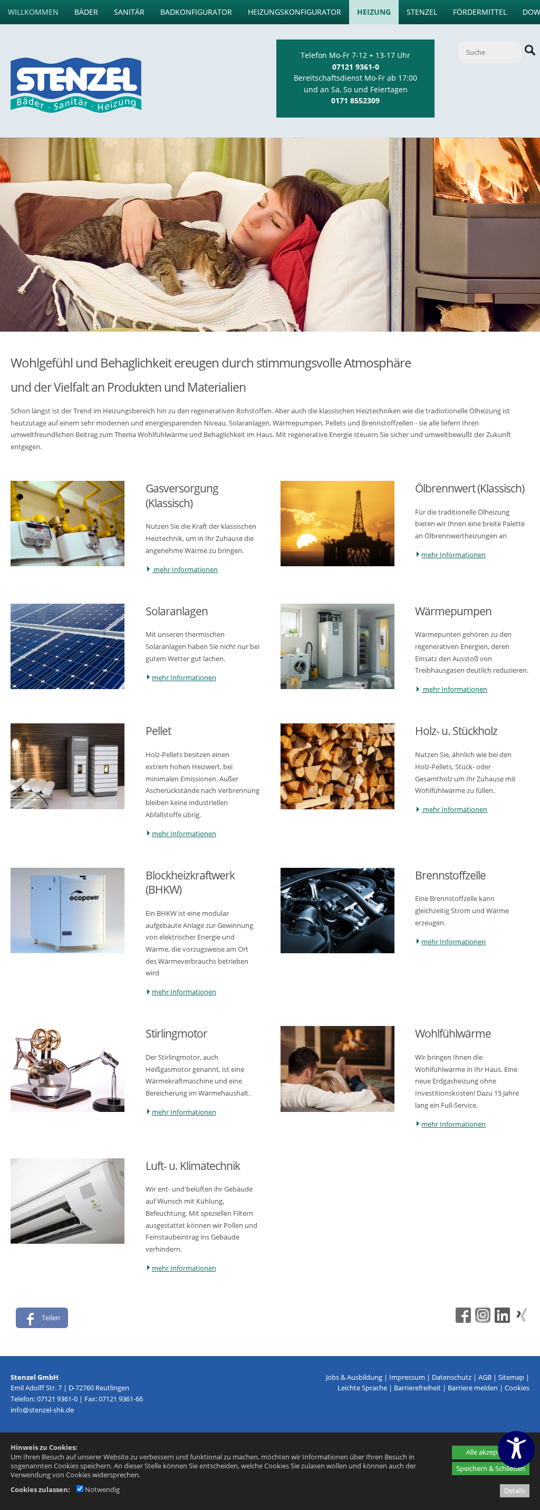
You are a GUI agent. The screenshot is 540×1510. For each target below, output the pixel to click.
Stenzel (422, 12)
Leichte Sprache (362, 1387)
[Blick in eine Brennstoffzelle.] (337, 950)
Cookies (517, 1387)
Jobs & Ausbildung (354, 1377)
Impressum (407, 1377)
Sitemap (511, 1377)
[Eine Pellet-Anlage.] (67, 806)
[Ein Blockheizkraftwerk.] (67, 950)
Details (514, 1490)
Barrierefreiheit (417, 1387)
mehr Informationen (185, 569)
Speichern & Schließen (490, 1468)
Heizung (374, 12)
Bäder (86, 12)
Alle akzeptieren (491, 1452)
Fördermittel (480, 12)
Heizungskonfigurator (294, 12)
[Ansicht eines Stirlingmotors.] (67, 1109)
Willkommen (33, 12)
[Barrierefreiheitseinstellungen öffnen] (516, 1449)
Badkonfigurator (196, 12)
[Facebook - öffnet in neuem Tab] (462, 1320)
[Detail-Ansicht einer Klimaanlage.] (67, 1241)
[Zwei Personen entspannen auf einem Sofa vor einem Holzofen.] (337, 1109)
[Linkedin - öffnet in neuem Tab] (501, 1320)
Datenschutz (451, 1377)
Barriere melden (473, 1387)
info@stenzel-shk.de (42, 1410)
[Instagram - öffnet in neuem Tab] (481, 1320)
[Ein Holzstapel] (337, 806)
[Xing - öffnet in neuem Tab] (520, 1320)
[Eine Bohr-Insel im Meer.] (337, 563)
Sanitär (129, 12)
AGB (484, 1377)
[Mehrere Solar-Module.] (67, 686)
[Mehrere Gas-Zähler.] (67, 563)
